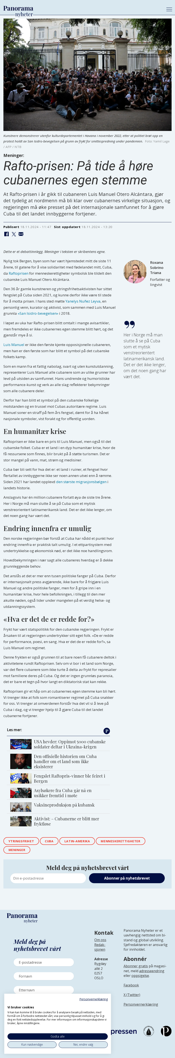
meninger (17, 850)
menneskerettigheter (120, 841)
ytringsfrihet (21, 841)
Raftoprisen (18, 273)
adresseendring (151, 971)
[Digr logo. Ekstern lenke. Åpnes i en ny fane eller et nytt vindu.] (10, 1003)
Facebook (131, 985)
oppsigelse (140, 975)
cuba (49, 841)
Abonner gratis (136, 966)
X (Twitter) (132, 994)
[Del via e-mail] (21, 234)
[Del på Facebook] (6, 234)
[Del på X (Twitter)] (14, 234)
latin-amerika (77, 841)
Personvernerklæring (141, 1004)
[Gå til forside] (81, 8)
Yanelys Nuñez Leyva (83, 301)
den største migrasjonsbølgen (81, 481)
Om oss (100, 939)
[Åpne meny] (169, 9)
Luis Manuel (13, 344)
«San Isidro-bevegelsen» (38, 313)
